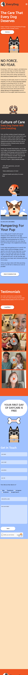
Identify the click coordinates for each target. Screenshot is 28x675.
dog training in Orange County (9, 76)
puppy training (5, 154)
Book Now (14, 420)
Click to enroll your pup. (17, 159)
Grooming (12, 26)
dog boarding (15, 90)
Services (7, 32)
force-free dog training (19, 81)
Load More (7, 307)
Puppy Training (5, 26)
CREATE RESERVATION (10, 274)
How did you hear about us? (8, 484)
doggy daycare (5, 90)
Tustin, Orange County (12, 28)
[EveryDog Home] (9, 6)
